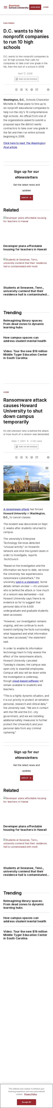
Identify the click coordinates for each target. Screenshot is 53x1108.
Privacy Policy (30, 1094)
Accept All (26, 1102)
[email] (36, 89)
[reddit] (31, 89)
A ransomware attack (16, 509)
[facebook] (16, 89)
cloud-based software (25, 680)
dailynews (8, 23)
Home (6, 392)
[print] (48, 89)
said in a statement (27, 582)
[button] (5, 7)
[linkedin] (21, 89)
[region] (26, 1096)
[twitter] (26, 89)
